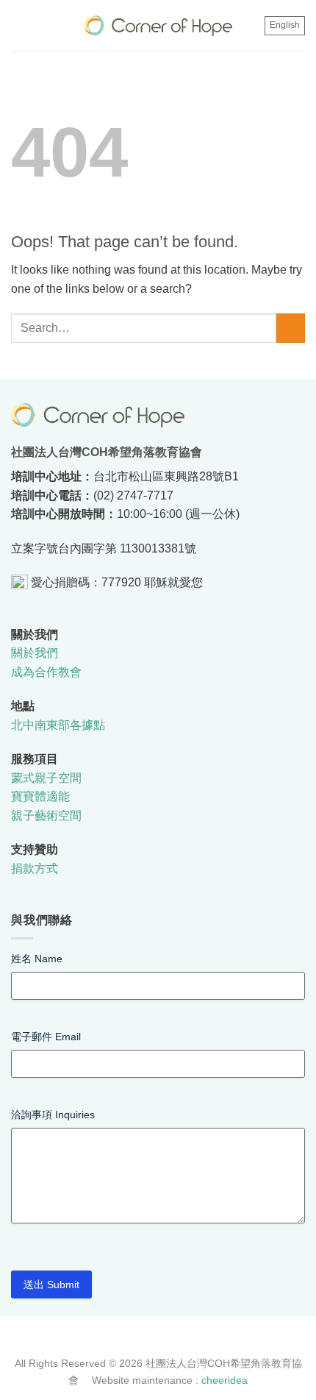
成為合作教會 (46, 672)
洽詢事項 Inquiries (53, 1114)
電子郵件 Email (46, 1036)
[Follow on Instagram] (165, 1339)
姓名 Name (36, 958)
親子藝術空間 (46, 815)
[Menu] (22, 25)
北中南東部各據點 (58, 725)
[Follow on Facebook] (150, 1339)
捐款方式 (34, 868)
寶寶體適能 (40, 796)
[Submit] (290, 327)
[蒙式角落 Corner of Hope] (158, 25)
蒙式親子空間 (46, 778)
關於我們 (34, 653)
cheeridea (224, 1380)
